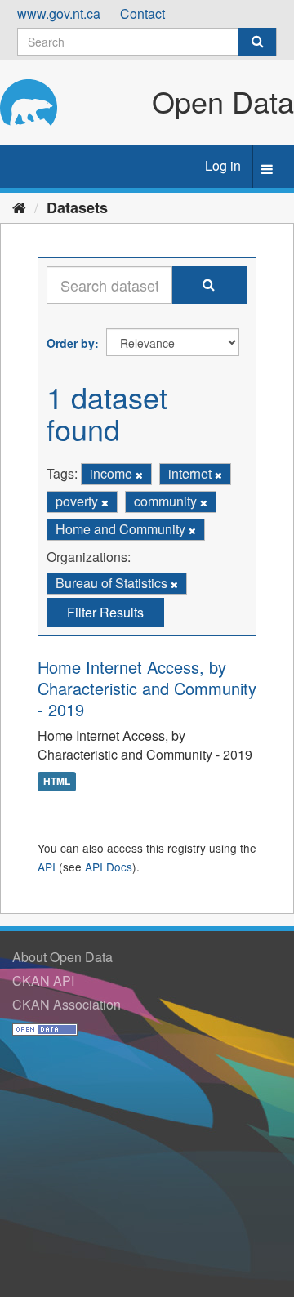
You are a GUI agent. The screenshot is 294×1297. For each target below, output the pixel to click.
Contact (142, 13)
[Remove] (139, 474)
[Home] (19, 206)
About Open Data (62, 956)
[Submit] (257, 42)
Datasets (77, 207)
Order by (71, 343)
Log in (223, 165)
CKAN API (43, 980)
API (47, 866)
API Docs (108, 866)
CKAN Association (66, 1004)
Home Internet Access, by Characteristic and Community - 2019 (147, 688)
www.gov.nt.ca (58, 13)
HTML (56, 780)
